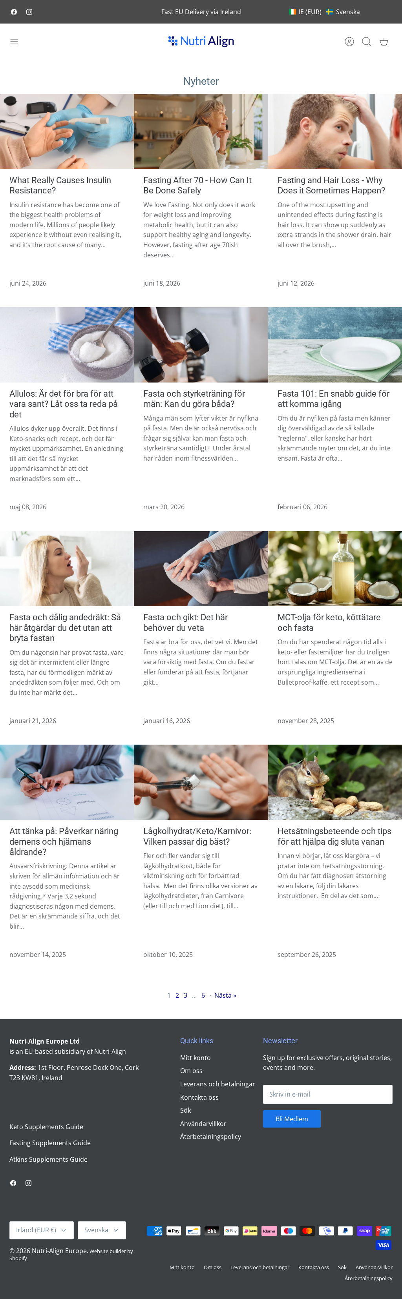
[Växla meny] (18, 41)
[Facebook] (14, 12)
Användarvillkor (203, 1123)
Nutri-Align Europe (59, 1250)
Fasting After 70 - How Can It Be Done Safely (197, 185)
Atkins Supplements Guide (48, 1159)
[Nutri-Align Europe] (201, 42)
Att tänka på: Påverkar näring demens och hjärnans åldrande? (63, 841)
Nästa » (225, 995)
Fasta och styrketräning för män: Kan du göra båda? (194, 399)
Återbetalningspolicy (210, 1136)
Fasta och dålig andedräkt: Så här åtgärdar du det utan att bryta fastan (65, 627)
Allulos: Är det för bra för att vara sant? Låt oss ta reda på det (63, 404)
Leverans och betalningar (217, 1084)
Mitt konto (195, 1057)
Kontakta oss (199, 1097)
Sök (185, 1110)
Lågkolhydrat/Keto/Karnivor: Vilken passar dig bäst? (197, 836)
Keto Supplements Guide (46, 1126)
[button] (324, 11)
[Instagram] (29, 12)
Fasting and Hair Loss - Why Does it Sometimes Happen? (331, 185)
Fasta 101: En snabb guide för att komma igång (333, 399)
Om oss (191, 1070)
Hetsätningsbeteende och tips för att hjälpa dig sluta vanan (334, 836)
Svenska (96, 1230)
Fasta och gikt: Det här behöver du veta (185, 622)
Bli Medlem (292, 1119)
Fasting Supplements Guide (50, 1143)
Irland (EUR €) (36, 1230)
